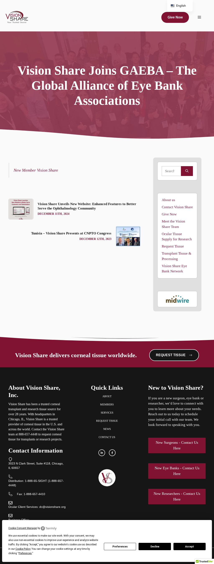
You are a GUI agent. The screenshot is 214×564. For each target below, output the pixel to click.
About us (168, 200)
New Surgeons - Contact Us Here (177, 445)
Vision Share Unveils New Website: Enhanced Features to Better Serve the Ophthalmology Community (87, 206)
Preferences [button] (25, 553)
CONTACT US (107, 437)
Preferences (120, 546)
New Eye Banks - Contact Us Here (177, 471)
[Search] (187, 171)
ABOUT (107, 396)
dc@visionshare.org (52, 506)
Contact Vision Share (177, 207)
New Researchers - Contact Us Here (177, 496)
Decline (154, 546)
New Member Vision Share (36, 170)
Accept (189, 546)
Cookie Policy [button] (22, 548)
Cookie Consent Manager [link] (22, 528)
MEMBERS (107, 404)
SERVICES (107, 412)
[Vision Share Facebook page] (112, 452)
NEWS (107, 429)
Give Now (175, 17)
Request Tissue (173, 246)
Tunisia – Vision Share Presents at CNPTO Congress (71, 233)
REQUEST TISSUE (107, 420)
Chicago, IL (16, 419)
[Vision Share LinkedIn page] (101, 452)
